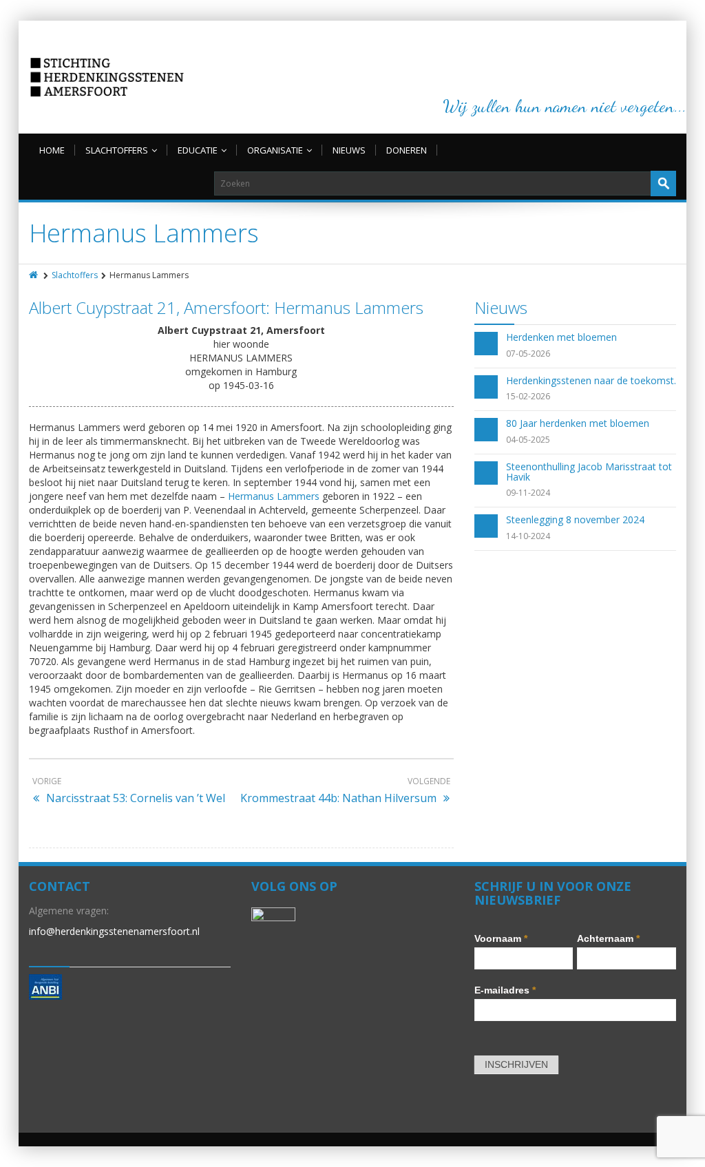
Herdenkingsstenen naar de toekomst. (591, 380)
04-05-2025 (528, 439)
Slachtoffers (116, 150)
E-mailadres (505, 990)
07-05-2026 (528, 353)
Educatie (198, 150)
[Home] (34, 275)
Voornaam (500, 938)
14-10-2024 (528, 536)
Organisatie (275, 150)
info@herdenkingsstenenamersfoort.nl (114, 931)
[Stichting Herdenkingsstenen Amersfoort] (107, 77)
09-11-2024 (528, 492)
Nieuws (349, 150)
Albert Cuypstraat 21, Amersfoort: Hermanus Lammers (226, 307)
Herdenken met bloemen (561, 337)
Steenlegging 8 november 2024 (575, 519)
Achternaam (608, 938)
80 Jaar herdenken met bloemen (577, 423)
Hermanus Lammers (273, 496)
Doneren (406, 150)
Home (52, 150)
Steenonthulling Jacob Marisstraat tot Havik (589, 471)
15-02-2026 (528, 396)
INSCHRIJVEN (516, 1064)
